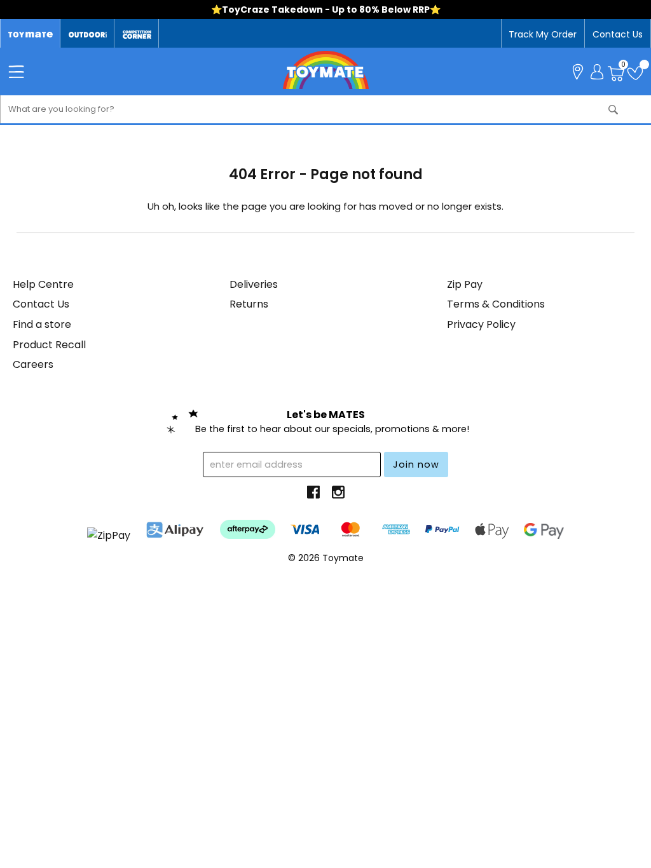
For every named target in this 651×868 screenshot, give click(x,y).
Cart (623, 66)
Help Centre (43, 284)
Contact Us (618, 34)
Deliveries (254, 284)
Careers (33, 364)
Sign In (596, 70)
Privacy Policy (481, 324)
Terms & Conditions (496, 304)
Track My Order (543, 34)
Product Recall (49, 344)
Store (577, 70)
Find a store (42, 324)
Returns (249, 304)
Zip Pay (465, 284)
